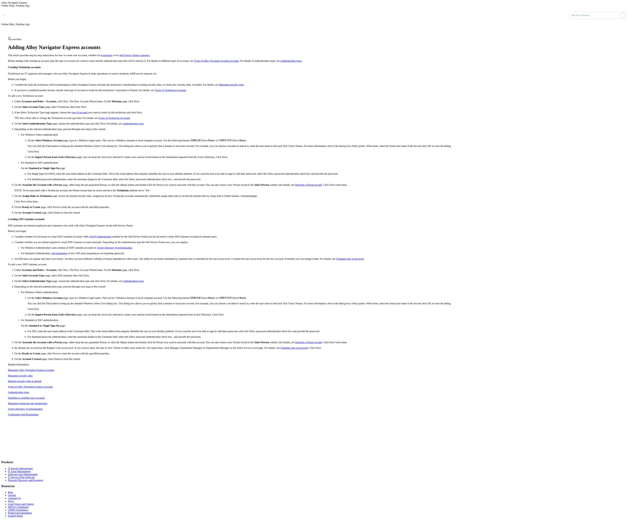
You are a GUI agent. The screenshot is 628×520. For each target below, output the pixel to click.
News (11, 501)
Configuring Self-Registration (23, 414)
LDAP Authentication (100, 236)
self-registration (59, 253)
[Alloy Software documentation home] (14, 14)
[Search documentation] (617, 15)
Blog (10, 492)
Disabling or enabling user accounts (26, 397)
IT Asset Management (19, 471)
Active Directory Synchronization (114, 247)
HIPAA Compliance (18, 507)
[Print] (9, 37)
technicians (106, 55)
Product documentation (20, 513)
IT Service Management (20, 468)
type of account (79, 112)
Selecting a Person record (308, 184)
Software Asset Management (22, 474)
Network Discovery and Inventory (25, 480)
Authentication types (291, 60)
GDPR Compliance (18, 510)
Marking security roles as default (24, 381)
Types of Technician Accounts (170, 90)
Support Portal (15, 515)
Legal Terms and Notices (21, 504)
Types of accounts (216, 60)
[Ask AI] (623, 15)
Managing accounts (31, 370)
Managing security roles (231, 84)
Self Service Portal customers (134, 55)
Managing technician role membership (27, 403)
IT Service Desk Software (21, 477)
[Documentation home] (38, 15)
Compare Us (14, 498)
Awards (12, 495)
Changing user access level (350, 258)
